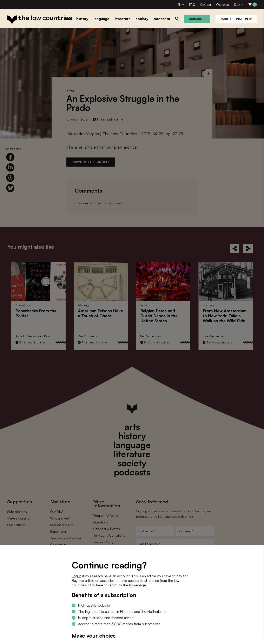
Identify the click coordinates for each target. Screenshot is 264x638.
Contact (205, 5)
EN (179, 5)
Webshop (222, 5)
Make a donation (235, 19)
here (99, 585)
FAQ (192, 5)
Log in (76, 576)
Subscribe (197, 19)
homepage (137, 585)
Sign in (238, 5)
